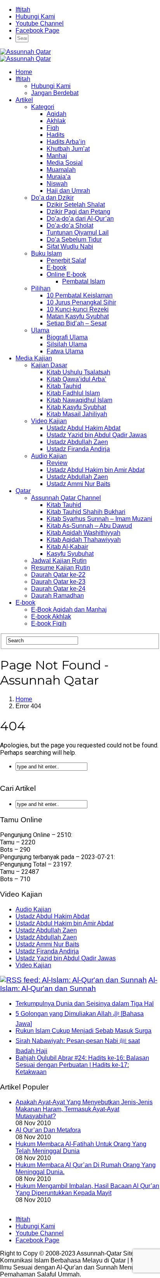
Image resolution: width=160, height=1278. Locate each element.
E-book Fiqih (48, 623)
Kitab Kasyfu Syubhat (76, 407)
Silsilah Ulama (67, 344)
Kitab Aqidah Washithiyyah (83, 532)
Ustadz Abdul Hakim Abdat (83, 428)
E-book (56, 267)
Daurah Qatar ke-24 (58, 588)
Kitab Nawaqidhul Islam (79, 400)
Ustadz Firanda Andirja (78, 449)
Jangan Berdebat (54, 93)
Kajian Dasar (49, 365)
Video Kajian (49, 421)
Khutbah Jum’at (68, 148)
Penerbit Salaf (66, 260)
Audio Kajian (49, 456)
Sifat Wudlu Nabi (70, 246)
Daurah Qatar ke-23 (58, 581)
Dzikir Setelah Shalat (76, 204)
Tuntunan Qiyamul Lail (78, 232)
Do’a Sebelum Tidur (74, 239)
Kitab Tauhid (64, 386)
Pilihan (40, 288)
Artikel (24, 100)
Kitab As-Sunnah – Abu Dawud (89, 525)
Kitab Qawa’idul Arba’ (76, 379)
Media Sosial (65, 162)
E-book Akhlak (51, 616)
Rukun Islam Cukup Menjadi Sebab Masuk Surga (83, 1030)
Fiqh (53, 128)
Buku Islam (46, 253)
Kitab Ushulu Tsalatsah (78, 372)
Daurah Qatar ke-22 (58, 574)
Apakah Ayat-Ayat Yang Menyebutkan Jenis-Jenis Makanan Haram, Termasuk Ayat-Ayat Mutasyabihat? (84, 1109)
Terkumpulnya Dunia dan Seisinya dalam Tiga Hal (85, 1003)
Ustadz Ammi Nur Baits (78, 484)
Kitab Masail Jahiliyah (77, 414)
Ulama (40, 330)
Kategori (42, 107)
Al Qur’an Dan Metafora (48, 1130)
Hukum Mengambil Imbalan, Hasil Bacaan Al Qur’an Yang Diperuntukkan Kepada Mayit (87, 1189)
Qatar (23, 491)
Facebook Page (37, 30)
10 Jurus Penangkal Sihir (81, 302)
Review (57, 463)
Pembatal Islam (83, 281)
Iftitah (23, 9)
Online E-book (66, 274)
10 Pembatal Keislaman (80, 295)
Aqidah (56, 114)
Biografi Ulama (67, 337)
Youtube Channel (40, 23)
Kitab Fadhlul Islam (73, 393)
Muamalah (61, 169)
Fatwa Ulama (65, 351)
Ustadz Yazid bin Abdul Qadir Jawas (97, 435)
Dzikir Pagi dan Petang (78, 211)
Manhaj (57, 155)
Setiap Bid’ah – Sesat (76, 323)
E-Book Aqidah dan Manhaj (69, 609)
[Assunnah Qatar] (25, 51)
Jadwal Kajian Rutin (59, 560)
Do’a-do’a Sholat (70, 225)
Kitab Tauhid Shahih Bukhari (86, 511)
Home (24, 72)
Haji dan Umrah (68, 190)
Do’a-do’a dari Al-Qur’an (80, 218)
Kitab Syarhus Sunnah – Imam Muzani (99, 518)
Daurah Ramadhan (57, 595)
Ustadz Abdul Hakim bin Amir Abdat (95, 470)
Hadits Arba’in (66, 141)
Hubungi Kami (35, 16)
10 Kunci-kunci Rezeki (78, 309)
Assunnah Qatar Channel (66, 498)
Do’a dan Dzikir (52, 197)
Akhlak (56, 121)
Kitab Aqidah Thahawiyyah (84, 539)
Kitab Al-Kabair (67, 546)
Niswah (57, 183)
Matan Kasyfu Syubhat (78, 316)
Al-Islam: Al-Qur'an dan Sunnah (78, 984)
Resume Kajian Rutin (60, 567)
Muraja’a (59, 176)
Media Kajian (34, 358)
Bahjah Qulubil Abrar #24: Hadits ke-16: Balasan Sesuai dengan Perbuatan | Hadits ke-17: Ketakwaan (82, 1065)
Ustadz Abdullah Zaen (77, 442)
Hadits (55, 134)
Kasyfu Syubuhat (70, 553)
